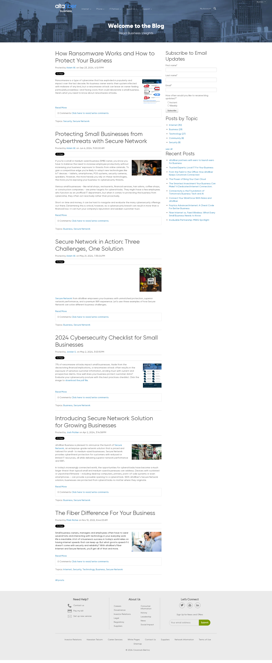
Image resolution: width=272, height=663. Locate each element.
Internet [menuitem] (85, 9)
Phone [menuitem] (99, 9)
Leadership (146, 617)
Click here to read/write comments (90, 113)
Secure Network (81, 121)
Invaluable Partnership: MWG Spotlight (189, 220)
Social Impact (147, 624)
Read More (61, 107)
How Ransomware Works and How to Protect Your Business (105, 57)
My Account (205, 8)
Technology (88, 569)
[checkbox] (191, 104)
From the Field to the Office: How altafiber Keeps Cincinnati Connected (191, 173)
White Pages (134, 639)
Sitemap (138, 644)
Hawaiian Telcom (95, 639)
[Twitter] (182, 605)
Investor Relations (122, 614)
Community (176, 138)
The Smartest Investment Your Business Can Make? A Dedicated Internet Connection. (192, 185)
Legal (116, 618)
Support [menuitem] (146, 9)
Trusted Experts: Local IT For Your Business (191, 167)
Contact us (78, 605)
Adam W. (71, 67)
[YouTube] (190, 605)
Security (67, 121)
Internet (67, 569)
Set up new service (82, 616)
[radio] (191, 102)
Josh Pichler (72, 432)
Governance (120, 610)
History (144, 613)
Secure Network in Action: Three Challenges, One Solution (97, 245)
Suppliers (118, 626)
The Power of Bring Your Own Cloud (187, 179)
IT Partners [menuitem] (114, 9)
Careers (117, 606)
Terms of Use (205, 639)
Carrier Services (115, 639)
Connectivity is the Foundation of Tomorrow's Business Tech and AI (186, 192)
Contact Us (150, 639)
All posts (59, 580)
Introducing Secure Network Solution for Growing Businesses (104, 422)
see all (169, 149)
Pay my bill (78, 611)
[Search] (214, 8)
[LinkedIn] (197, 605)
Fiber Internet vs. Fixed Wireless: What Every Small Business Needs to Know (192, 214)
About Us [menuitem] (131, 9)
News (143, 620)
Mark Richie (72, 520)
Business (68, 228)
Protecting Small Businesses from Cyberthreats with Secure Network (101, 137)
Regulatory (119, 622)
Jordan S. (71, 351)
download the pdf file (76, 380)
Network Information (184, 639)
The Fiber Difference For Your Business (105, 513)
